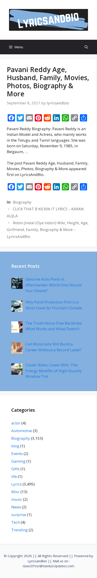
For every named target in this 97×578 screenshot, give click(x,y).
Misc (15, 491)
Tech (15, 522)
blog (15, 445)
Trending (19, 529)
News (16, 507)
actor (16, 423)
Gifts (15, 468)
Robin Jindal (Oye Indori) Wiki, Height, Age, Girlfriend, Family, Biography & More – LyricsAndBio (47, 229)
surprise (18, 514)
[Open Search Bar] (86, 47)
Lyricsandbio (37, 561)
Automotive (21, 430)
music (16, 499)
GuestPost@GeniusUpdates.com (48, 566)
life (14, 476)
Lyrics (16, 484)
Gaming (18, 461)
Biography (22, 202)
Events (17, 453)
